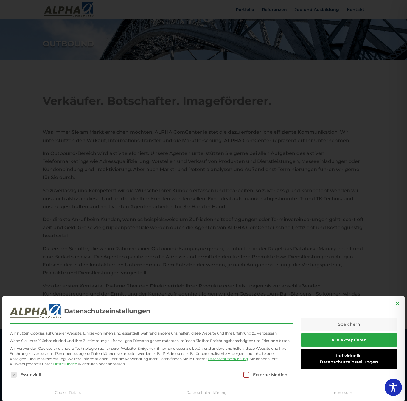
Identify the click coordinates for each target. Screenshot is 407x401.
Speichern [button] (349, 324)
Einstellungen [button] (65, 364)
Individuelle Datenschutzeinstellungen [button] (349, 359)
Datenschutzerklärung (228, 359)
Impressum (341, 392)
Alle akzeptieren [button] (349, 340)
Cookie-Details (68, 392)
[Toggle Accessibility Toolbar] (393, 387)
